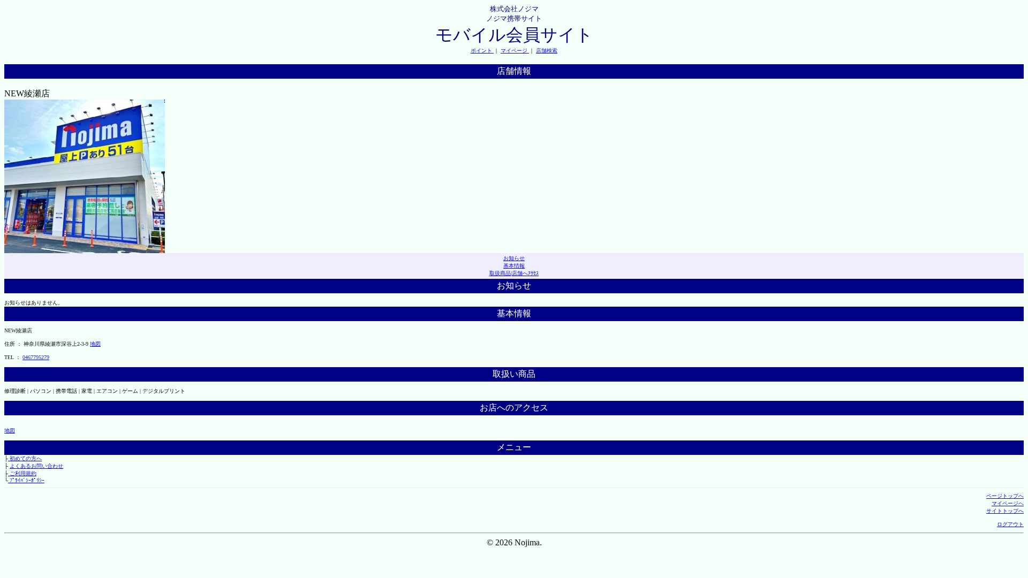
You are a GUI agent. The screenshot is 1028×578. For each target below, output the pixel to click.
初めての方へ (25, 458)
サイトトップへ (1005, 511)
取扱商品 (500, 273)
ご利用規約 (22, 473)
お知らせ (514, 258)
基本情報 (514, 266)
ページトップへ (1005, 496)
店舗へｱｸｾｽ (525, 273)
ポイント (482, 51)
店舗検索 (546, 51)
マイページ (515, 51)
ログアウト (1010, 524)
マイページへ (1008, 503)
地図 (95, 344)
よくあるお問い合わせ (36, 466)
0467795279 (35, 357)
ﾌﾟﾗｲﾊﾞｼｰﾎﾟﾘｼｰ (26, 480)
